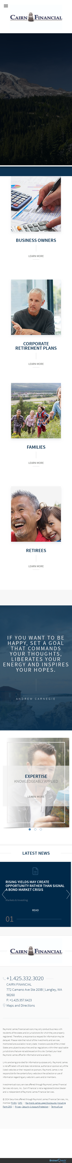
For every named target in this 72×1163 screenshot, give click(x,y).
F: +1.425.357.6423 (19, 1000)
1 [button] (30, 829)
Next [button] (67, 894)
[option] (36, 782)
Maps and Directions (20, 1005)
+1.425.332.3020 (25, 978)
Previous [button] (4, 894)
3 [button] (41, 829)
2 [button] (35, 829)
